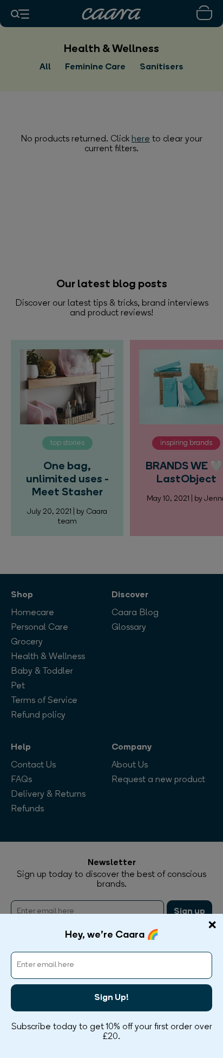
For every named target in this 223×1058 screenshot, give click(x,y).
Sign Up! (111, 998)
